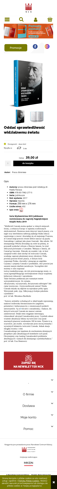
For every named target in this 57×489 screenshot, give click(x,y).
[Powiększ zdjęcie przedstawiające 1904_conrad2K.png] (20, 116)
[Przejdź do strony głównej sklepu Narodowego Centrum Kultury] (28, 7)
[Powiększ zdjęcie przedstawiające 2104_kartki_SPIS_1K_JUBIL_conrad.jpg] (37, 116)
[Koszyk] (50, 19)
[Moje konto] (35, 19)
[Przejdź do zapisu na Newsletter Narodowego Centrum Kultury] (28, 357)
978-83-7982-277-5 (23, 192)
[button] (7, 19)
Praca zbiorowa (19, 172)
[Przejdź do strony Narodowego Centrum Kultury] (28, 449)
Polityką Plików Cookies (28, 480)
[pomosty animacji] (28, 30)
